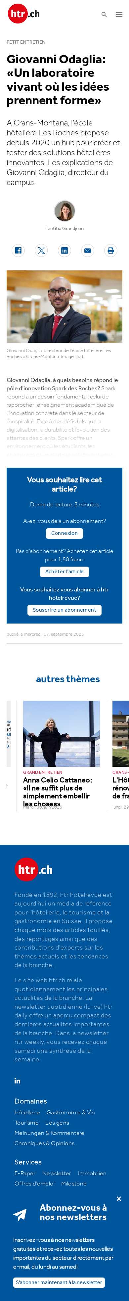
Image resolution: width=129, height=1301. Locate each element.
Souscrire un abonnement (64, 610)
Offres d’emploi (35, 1183)
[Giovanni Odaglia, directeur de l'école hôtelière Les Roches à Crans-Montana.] (64, 306)
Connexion (64, 533)
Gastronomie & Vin (71, 1112)
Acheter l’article (64, 572)
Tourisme (27, 1123)
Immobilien (92, 1173)
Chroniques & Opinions (44, 1143)
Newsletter (56, 1173)
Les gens (57, 1123)
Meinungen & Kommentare (50, 1133)
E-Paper (25, 1173)
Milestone (74, 1183)
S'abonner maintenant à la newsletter (59, 1282)
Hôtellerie (27, 1112)
